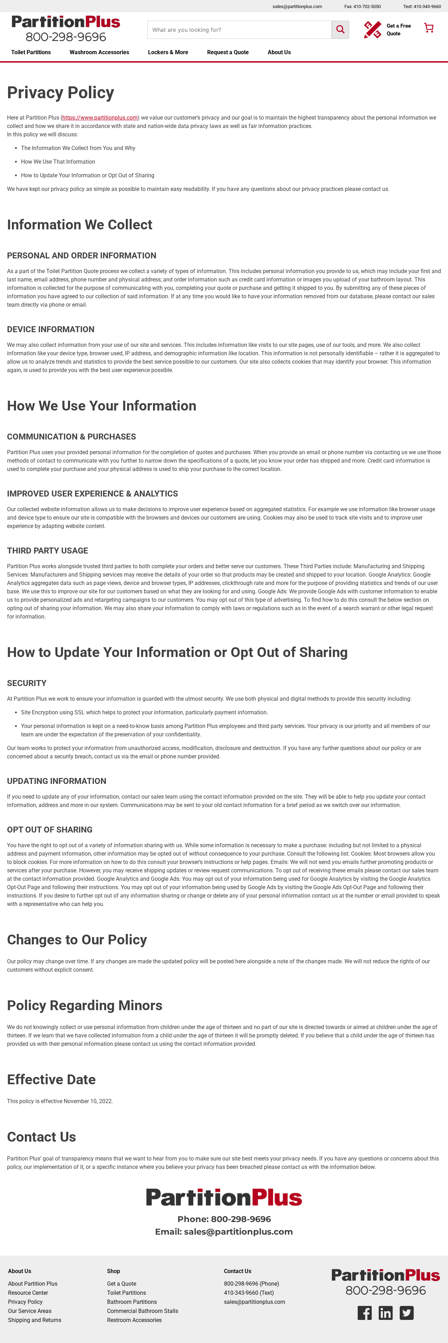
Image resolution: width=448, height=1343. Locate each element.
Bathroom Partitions (132, 1302)
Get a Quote (121, 1283)
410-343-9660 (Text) (249, 1293)
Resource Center (28, 1293)
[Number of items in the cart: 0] (428, 28)
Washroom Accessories (99, 52)
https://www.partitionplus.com (100, 117)
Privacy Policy (25, 1302)
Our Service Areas (29, 1311)
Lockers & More (168, 52)
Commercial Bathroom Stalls (142, 1311)
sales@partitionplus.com (297, 6)
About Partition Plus (32, 1283)
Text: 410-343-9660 (422, 6)
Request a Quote (228, 52)
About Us (279, 52)
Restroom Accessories (134, 1320)
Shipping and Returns (34, 1320)
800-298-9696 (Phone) (251, 1283)
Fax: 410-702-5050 (362, 6)
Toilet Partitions (31, 52)
